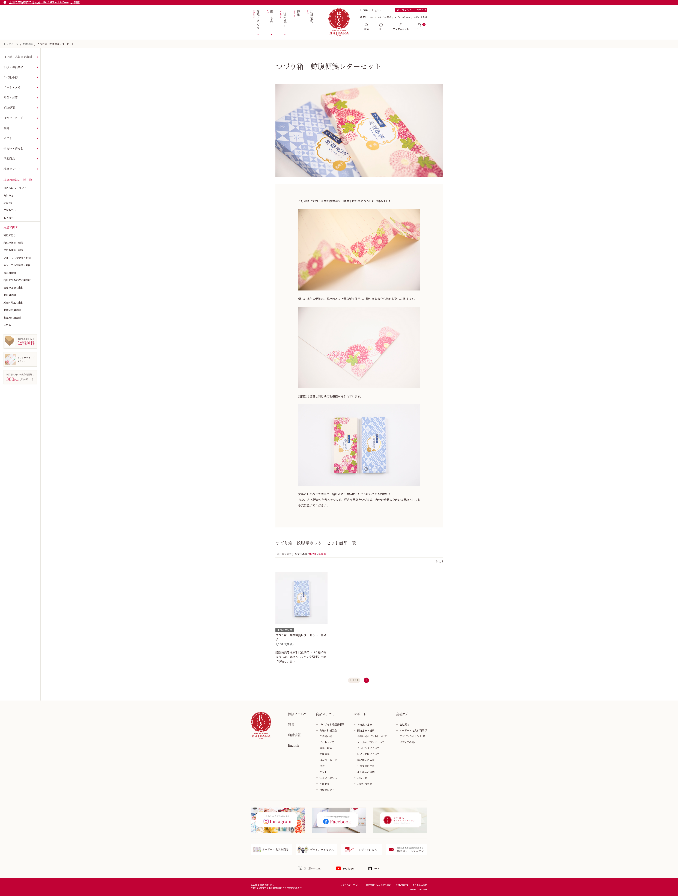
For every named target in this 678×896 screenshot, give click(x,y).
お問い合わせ (420, 17)
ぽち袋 (7, 325)
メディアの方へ (402, 17)
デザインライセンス (411, 736)
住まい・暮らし (13, 148)
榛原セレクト (12, 168)
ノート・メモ (12, 87)
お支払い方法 (364, 724)
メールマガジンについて (370, 742)
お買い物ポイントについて (372, 736)
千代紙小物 (11, 77)
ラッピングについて (368, 748)
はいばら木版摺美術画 (18, 56)
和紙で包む (10, 235)
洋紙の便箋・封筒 (13, 250)
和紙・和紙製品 (13, 67)
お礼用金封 (10, 295)
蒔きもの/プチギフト (15, 187)
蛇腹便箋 (28, 44)
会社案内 (404, 724)
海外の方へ (10, 195)
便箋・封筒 (11, 97)
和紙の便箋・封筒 (13, 242)
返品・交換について (368, 754)
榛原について (297, 714)
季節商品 (9, 158)
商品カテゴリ (256, 20)
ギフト (8, 138)
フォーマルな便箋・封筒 (17, 257)
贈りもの (269, 16)
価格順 (313, 554)
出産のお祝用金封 (13, 287)
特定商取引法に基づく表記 (378, 884)
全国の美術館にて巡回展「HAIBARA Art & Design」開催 (44, 2)
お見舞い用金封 (12, 317)
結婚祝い (8, 202)
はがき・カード (13, 118)
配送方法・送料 (365, 730)
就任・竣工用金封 (13, 302)
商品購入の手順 (365, 760)
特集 (296, 13)
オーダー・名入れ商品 (412, 730)
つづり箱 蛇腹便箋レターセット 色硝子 (300, 637)
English (376, 10)
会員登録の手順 (365, 766)
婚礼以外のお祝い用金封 (17, 280)
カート (419, 29)
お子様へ (8, 217)
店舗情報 (309, 16)
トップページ (11, 44)
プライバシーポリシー (351, 884)
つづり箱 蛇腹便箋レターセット (55, 44)
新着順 (322, 554)
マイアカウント (401, 29)
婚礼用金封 (10, 272)
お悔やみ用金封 (12, 310)
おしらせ (362, 777)
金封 (6, 128)
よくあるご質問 (365, 772)
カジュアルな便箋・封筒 (17, 265)
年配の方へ (10, 210)
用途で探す (283, 18)
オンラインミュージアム (410, 10)
